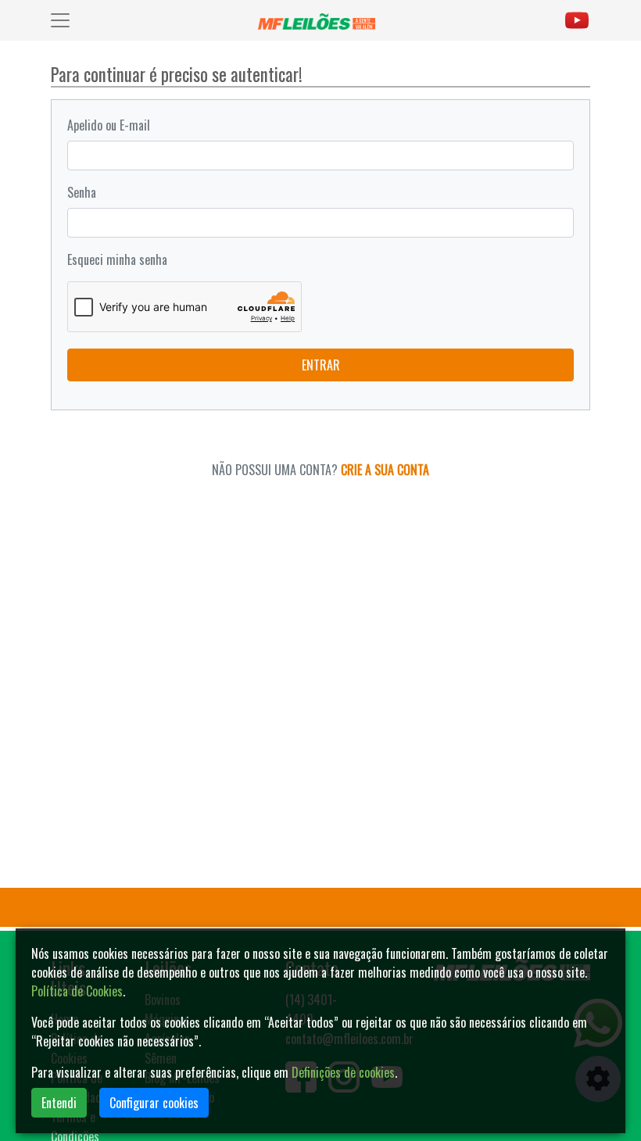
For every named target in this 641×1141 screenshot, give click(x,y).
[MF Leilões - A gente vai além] (319, 20)
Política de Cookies (77, 991)
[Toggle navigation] (60, 20)
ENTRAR (321, 365)
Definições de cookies (343, 1072)
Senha (81, 192)
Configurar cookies (154, 1102)
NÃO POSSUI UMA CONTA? (320, 469)
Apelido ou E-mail (108, 125)
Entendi (59, 1102)
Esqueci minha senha (117, 259)
